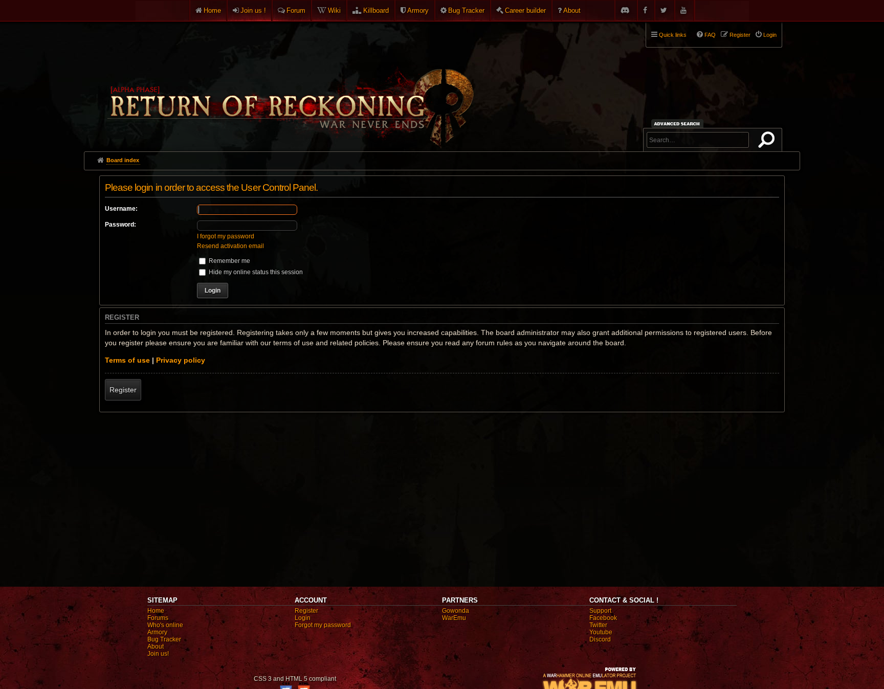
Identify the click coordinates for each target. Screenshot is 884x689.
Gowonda (455, 610)
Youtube (600, 632)
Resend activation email (230, 246)
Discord (600, 639)
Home (212, 10)
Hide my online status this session (255, 272)
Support (600, 610)
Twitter (598, 625)
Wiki (334, 10)
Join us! (158, 653)
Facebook (603, 617)
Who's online (165, 625)
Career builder (525, 10)
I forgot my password (225, 236)
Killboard (376, 10)
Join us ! (253, 10)
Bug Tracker (466, 10)
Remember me (228, 260)
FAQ (710, 35)
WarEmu (454, 617)
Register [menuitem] (740, 35)
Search (768, 141)
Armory (418, 10)
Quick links (673, 35)
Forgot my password (323, 625)
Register (123, 390)
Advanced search (678, 123)
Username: (121, 208)
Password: (120, 224)
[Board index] (289, 82)
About (572, 10)
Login (303, 617)
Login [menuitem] (770, 35)
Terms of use (127, 360)
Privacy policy (180, 360)
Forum (295, 10)
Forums (157, 617)
